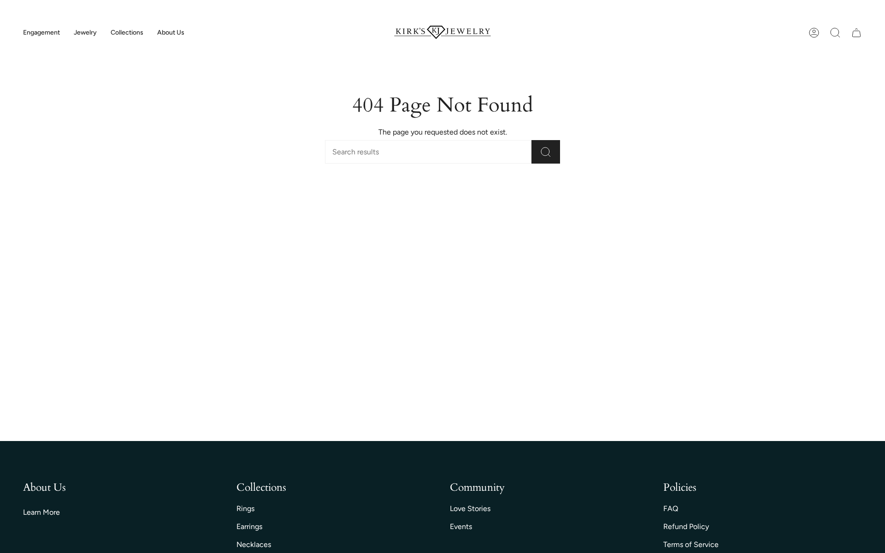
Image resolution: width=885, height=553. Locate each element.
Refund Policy (686, 526)
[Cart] (856, 33)
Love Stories (470, 508)
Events (461, 526)
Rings (245, 508)
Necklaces (253, 544)
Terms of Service (691, 544)
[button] (41, 33)
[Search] (545, 152)
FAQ (670, 508)
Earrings (249, 526)
